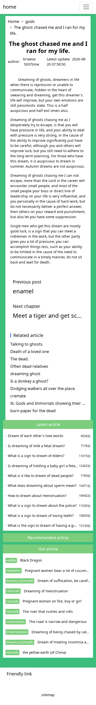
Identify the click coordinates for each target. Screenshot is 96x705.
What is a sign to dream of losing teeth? (41, 515)
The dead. (19, 359)
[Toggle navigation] (86, 7)
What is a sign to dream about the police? (42, 505)
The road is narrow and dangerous (58, 621)
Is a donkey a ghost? (29, 381)
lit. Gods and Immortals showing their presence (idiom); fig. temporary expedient (48, 403)
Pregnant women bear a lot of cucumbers (58, 570)
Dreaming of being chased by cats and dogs (61, 632)
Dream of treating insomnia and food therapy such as (64, 642)
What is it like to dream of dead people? (40, 475)
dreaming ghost (25, 373)
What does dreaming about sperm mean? (42, 485)
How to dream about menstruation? (37, 495)
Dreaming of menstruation (46, 591)
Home (13, 21)
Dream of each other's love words (35, 435)
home (9, 6)
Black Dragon (31, 560)
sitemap (48, 694)
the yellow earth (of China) (44, 652)
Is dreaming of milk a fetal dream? (36, 445)
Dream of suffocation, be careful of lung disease (64, 580)
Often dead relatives (29, 366)
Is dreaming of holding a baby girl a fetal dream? (43, 465)
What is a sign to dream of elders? (36, 455)
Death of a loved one (29, 351)
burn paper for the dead (33, 410)
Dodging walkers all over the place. (43, 388)
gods (30, 21)
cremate (18, 396)
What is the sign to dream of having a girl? (43, 525)
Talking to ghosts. (26, 344)
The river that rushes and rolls (48, 611)
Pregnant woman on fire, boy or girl (52, 601)
